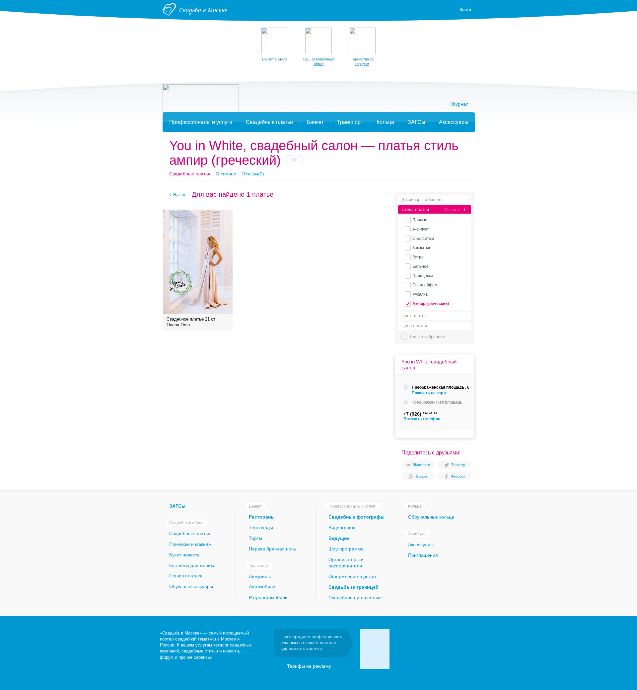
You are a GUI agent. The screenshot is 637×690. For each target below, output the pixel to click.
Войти (465, 9)
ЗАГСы (177, 506)
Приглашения (423, 555)
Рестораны (262, 517)
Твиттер (458, 465)
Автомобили (262, 586)
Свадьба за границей (353, 587)
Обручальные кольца (431, 517)
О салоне (226, 173)
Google (421, 476)
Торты (255, 538)
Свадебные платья (189, 173)
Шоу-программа (346, 548)
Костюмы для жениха (192, 565)
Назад (179, 194)
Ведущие (339, 538)
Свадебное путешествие (355, 597)
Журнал (459, 104)
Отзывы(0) (253, 173)
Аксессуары (421, 544)
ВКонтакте (421, 465)
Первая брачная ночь (272, 548)
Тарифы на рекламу (309, 666)
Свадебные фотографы (356, 517)
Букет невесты (184, 554)
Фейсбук (458, 476)
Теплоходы (261, 527)
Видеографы (342, 527)
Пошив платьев (185, 575)
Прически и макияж (190, 544)
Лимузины (260, 576)
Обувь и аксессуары (191, 586)
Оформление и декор (352, 576)
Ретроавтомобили (268, 597)
